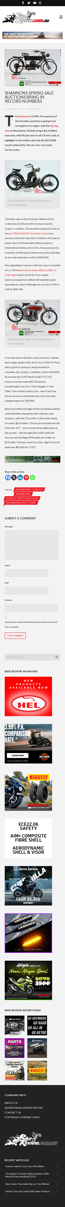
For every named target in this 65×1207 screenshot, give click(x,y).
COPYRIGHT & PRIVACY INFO (22, 1117)
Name (7, 565)
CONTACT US (13, 1112)
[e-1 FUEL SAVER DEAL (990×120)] (32, 459)
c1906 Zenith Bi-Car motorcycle (28, 233)
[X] (14, 477)
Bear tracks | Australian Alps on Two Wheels (27, 1184)
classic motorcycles (22, 498)
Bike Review (15, 109)
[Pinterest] (26, 477)
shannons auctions (21, 502)
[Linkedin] (20, 477)
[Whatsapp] (32, 477)
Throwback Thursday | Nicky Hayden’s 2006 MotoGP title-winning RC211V (27, 1175)
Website (8, 600)
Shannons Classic (29, 489)
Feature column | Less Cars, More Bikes (25, 1166)
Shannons (24, 116)
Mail (7, 583)
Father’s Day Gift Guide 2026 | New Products (28, 1191)
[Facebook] (8, 477)
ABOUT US (11, 1102)
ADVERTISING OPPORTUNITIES (24, 1107)
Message (9, 526)
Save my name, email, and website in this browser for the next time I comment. (31, 624)
